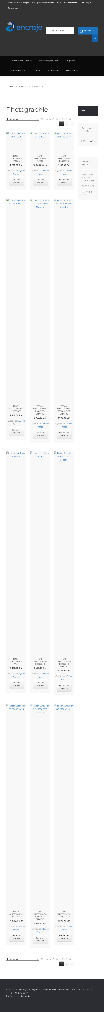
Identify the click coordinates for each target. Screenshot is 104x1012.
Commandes (13, 8)
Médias (37, 70)
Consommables (17, 70)
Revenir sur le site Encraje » (18, 3)
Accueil (11, 86)
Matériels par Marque (20, 60)
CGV (59, 3)
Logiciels (70, 60)
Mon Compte (86, 3)
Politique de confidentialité (43, 3)
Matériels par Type (48, 60)
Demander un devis (16, 180)
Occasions (53, 70)
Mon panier (72, 70)
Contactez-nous (70, 3)
